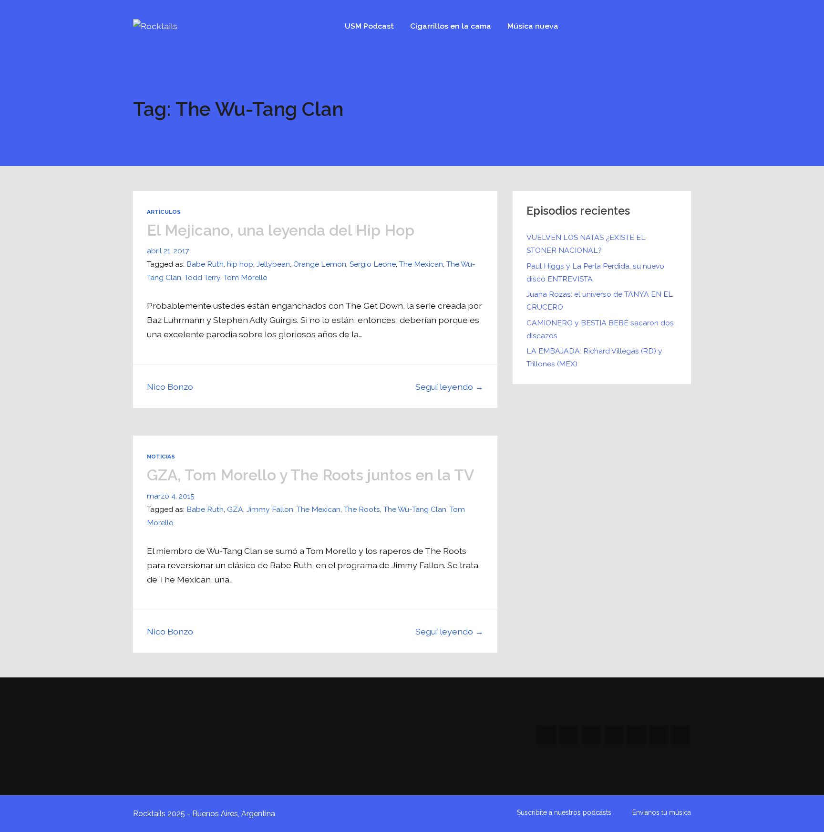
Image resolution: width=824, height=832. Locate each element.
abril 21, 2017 (168, 250)
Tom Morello (246, 277)
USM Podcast (369, 26)
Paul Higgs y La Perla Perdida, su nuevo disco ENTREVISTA (595, 272)
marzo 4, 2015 (171, 495)
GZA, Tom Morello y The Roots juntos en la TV (310, 475)
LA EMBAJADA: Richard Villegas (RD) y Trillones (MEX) (594, 357)
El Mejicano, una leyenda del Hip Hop (280, 230)
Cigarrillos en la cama (450, 26)
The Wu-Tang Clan (414, 509)
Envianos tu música (661, 812)
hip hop (240, 264)
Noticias (161, 456)
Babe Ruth (205, 264)
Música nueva (532, 26)
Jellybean (273, 264)
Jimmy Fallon (270, 509)
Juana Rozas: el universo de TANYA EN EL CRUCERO (599, 301)
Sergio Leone (373, 264)
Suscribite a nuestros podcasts (564, 812)
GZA (235, 509)
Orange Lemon (319, 264)
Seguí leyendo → (449, 387)
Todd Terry (202, 277)
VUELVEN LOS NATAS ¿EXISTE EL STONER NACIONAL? (586, 244)
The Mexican (421, 264)
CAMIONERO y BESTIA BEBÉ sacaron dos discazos (600, 329)
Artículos (164, 211)
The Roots (362, 509)
